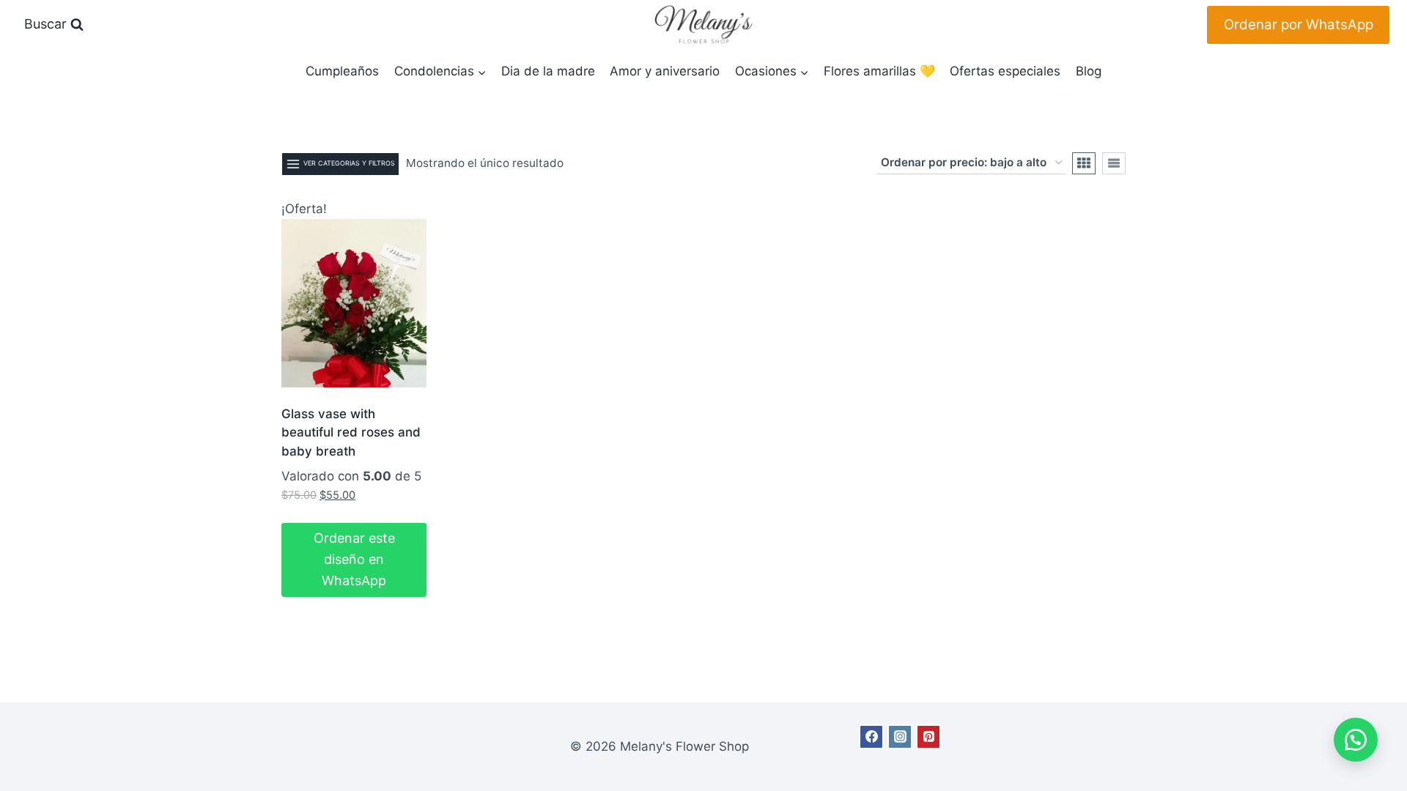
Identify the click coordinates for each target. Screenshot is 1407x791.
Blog (1088, 71)
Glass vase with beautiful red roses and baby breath (351, 432)
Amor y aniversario (665, 71)
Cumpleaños (342, 71)
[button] (1356, 740)
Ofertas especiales (1005, 71)
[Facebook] (871, 736)
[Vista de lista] (1114, 163)
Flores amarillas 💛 (879, 71)
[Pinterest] (928, 736)
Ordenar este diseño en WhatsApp (354, 559)
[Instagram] (899, 736)
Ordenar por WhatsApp (1298, 24)
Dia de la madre (548, 71)
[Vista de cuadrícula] (1084, 163)
